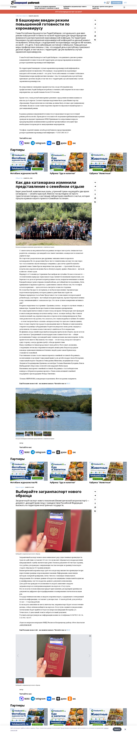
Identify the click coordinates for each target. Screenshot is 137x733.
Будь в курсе (20, 487)
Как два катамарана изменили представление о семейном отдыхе (47, 7)
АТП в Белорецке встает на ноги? (68, 12)
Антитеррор (117, 2)
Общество (19, 178)
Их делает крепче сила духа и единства (102, 7)
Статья (13, 7)
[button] (89, 409)
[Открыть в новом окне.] (24, 143)
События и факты (22, 16)
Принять (117, 729)
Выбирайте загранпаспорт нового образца (74, 7)
